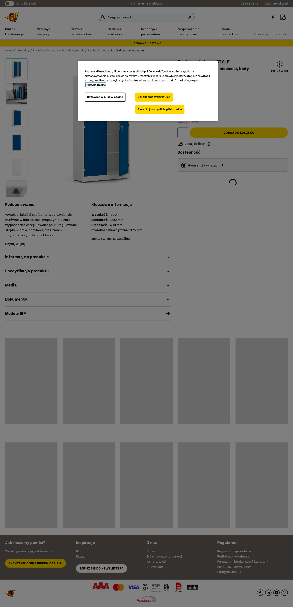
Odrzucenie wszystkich (154, 97)
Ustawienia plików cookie (105, 97)
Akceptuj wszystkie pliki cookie (160, 109)
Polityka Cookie (96, 85)
